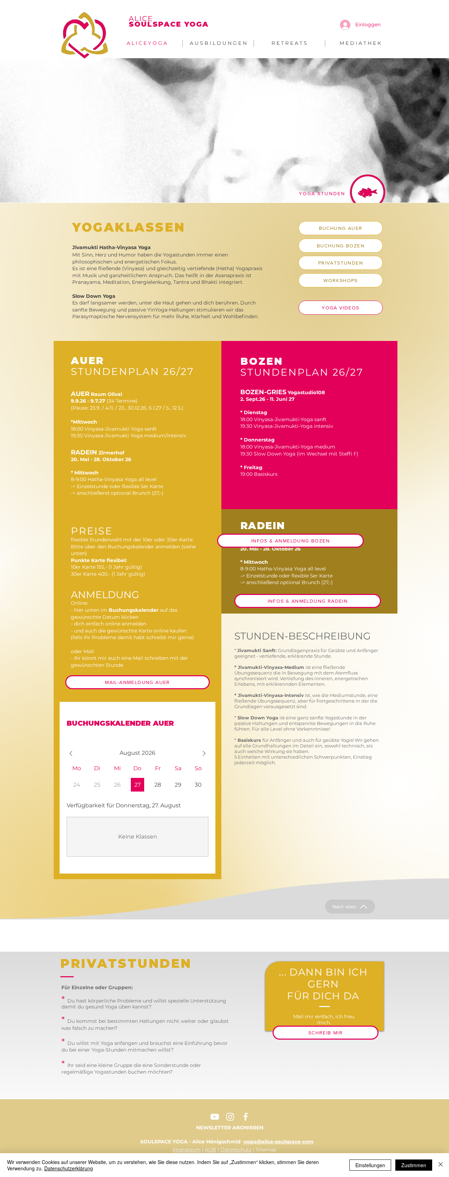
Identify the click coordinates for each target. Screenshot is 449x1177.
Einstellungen (370, 1165)
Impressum (187, 1150)
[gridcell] (138, 785)
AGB (210, 1150)
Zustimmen (413, 1165)
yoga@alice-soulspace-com (279, 1141)
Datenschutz (236, 1150)
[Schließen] (440, 1165)
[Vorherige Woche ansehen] (71, 753)
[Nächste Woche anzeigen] (204, 753)
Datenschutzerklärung (68, 1168)
